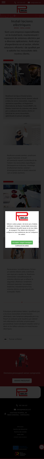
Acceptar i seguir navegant (22, 242)
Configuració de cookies (22, 245)
